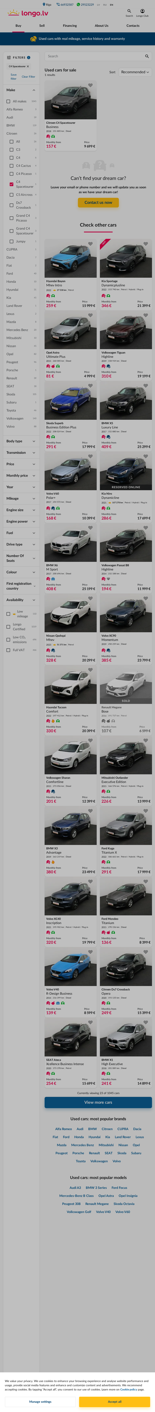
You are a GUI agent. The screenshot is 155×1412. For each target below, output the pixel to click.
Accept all (114, 1401)
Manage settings (40, 1401)
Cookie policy (128, 1389)
